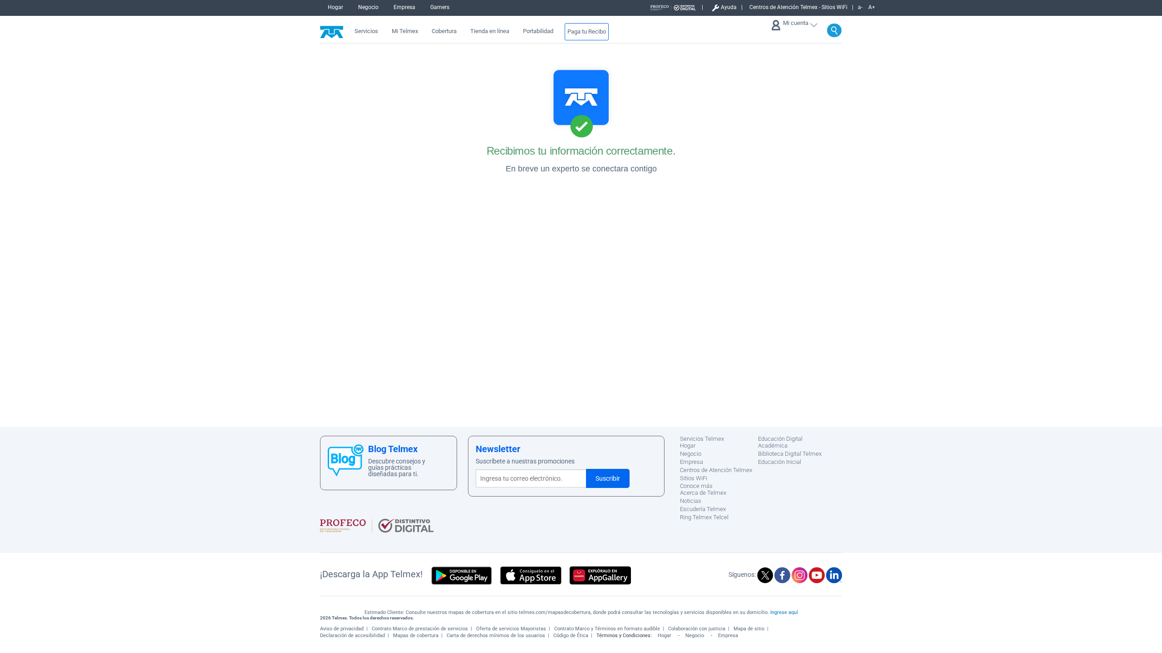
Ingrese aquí (784, 612)
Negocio (368, 7)
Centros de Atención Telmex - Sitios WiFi (798, 7)
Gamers (439, 7)
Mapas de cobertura (415, 635)
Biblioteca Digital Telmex (790, 453)
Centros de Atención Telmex (716, 470)
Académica (773, 445)
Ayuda (729, 7)
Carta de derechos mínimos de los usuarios (496, 635)
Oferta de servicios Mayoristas (511, 629)
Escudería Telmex (703, 509)
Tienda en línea (489, 31)
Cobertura (444, 31)
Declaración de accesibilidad (352, 635)
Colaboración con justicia (696, 629)
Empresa (404, 7)
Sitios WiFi (693, 478)
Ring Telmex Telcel (704, 517)
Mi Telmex (405, 31)
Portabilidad (538, 31)
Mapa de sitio (749, 629)
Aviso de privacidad (342, 629)
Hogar (335, 7)
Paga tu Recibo (586, 31)
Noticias (690, 500)
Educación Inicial (779, 461)
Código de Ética (570, 635)
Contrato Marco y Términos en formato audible (607, 629)
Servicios (366, 31)
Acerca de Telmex (703, 492)
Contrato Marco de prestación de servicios (420, 629)
